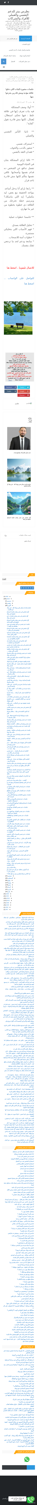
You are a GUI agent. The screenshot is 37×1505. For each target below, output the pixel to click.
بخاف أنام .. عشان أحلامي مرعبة (25, 1219)
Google (22, 391)
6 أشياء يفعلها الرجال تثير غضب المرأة (23, 1399)
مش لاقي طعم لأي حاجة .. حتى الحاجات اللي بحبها (20, 1303)
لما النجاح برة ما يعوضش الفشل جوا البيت (18, 769)
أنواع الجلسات (26, 44)
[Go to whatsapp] (32, 1498)
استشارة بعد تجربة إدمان (27, 1168)
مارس (9, 889)
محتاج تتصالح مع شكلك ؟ (27, 1272)
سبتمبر (10, 876)
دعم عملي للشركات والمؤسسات (22, 452)
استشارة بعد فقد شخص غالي (26, 1176)
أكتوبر (9, 605)
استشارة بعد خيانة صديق (27, 1173)
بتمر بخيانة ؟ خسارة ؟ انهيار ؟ (26, 1216)
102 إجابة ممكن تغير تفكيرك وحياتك (24, 1154)
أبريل (9, 887)
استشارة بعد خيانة (29, 1171)
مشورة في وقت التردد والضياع (25, 1322)
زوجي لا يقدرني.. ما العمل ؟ (26, 1426)
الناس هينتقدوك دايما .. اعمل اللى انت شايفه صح (20, 1089)
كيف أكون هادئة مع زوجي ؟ (26, 1383)
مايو (9, 885)
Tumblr (9, 391)
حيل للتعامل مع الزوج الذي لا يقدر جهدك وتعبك (21, 1381)
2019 (7, 905)
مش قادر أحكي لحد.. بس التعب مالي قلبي (22, 1296)
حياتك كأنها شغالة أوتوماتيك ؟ (26, 1238)
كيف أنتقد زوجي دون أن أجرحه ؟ (25, 1357)
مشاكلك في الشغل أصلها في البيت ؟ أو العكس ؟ (20, 1310)
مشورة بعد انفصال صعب (27, 1315)
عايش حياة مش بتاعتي (27, 1248)
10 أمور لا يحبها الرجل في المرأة (25, 1362)
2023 (7, 896)
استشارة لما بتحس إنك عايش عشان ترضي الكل (20, 1190)
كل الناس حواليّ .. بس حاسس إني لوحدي (22, 1255)
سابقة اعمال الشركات (9, 56)
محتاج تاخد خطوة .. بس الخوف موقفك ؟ (23, 1267)
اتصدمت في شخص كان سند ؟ (25, 1156)
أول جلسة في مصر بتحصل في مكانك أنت (18, 697)
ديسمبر (9, 601)
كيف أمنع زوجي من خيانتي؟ (26, 1402)
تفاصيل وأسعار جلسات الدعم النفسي (19, 50)
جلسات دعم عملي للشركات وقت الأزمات (18, 824)
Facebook (9, 387)
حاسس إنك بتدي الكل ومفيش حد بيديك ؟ (22, 1228)
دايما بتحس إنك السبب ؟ (27, 1240)
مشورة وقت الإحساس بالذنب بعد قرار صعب (21, 1337)
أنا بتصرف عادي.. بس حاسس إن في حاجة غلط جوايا (19, 1202)
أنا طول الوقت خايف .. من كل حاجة (24, 1204)
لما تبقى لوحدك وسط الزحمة (26, 1265)
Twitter (22, 387)
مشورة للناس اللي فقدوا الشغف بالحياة (23, 1329)
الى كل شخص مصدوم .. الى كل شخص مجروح (21, 926)
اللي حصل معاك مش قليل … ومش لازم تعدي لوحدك (19, 1199)
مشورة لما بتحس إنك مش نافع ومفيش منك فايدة (20, 1334)
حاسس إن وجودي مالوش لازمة (25, 1226)
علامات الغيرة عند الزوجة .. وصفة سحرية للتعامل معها (19, 1376)
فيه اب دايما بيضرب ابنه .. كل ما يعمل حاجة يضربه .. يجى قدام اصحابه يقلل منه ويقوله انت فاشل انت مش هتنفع (19, 1070)
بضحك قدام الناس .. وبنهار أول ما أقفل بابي (22, 1221)
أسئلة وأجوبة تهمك (25, 56)
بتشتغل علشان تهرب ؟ (27, 1211)
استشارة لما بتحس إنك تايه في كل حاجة (23, 1187)
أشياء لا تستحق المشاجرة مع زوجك (24, 1388)
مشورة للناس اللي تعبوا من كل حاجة (24, 1327)
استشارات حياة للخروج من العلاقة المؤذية (22, 1159)
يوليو (9, 880)
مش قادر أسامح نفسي (27, 1298)
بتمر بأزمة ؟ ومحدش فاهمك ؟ (25, 1214)
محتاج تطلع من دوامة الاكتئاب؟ (25, 1279)
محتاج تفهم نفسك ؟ (28, 1282)
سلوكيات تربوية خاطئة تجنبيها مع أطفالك (23, 1378)
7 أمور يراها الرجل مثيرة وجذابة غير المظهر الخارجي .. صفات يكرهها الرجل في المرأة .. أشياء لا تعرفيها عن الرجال (19, 1395)
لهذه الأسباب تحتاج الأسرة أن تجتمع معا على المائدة (19, 1417)
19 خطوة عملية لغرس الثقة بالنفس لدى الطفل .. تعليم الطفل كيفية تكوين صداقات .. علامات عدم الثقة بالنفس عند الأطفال (18, 1410)
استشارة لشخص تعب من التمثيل (25, 1161)
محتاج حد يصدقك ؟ (29, 1289)
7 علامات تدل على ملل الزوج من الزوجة (23, 1355)
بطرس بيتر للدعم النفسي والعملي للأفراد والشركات (18, 15)
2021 (8, 900)
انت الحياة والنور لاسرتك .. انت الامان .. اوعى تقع (20, 1094)
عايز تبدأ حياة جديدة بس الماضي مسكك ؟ (22, 1245)
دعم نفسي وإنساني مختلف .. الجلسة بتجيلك (19, 724)
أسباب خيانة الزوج (29, 1374)
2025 (8, 599)
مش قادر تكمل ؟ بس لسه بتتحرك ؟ (24, 1301)
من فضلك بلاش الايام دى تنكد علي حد (23, 1049)
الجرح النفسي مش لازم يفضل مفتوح (24, 1192)
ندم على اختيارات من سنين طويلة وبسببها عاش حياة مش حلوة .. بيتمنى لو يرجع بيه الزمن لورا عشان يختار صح (19, 934)
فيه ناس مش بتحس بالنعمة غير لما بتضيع (22, 1096)
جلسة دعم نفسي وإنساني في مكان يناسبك (19, 763)
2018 (6, 907)
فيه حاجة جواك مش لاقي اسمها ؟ (24, 1250)
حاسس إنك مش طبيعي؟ (27, 1231)
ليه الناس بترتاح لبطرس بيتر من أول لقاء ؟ (18, 873)
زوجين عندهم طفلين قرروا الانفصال (24, 993)
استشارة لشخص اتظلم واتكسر (25, 1164)
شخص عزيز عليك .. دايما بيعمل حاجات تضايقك (21, 1066)
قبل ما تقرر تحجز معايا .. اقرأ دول (25, 1252)
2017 (6, 909)
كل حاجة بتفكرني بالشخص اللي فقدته (23, 1257)
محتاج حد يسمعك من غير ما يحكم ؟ (24, 1286)
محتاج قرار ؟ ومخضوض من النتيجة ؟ (24, 1291)
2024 (7, 894)
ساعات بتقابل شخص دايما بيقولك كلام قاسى (21, 946)
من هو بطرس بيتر (12, 38)
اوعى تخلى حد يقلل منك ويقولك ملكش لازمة (21, 1091)
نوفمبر (9, 603)
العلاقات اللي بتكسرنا (28, 1197)
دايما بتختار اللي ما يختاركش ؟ (25, 1243)
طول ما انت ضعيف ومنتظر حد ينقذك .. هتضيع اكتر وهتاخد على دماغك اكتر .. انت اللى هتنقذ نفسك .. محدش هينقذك (20, 1036)
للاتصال (13, 61)
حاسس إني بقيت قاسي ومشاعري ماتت (23, 1236)
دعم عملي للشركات (24, 61)
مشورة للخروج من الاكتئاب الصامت (24, 1324)
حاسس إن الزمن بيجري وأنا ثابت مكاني (23, 1223)
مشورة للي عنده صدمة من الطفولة (24, 1332)
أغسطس (10, 878)
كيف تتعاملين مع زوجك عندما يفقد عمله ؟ (22, 1391)
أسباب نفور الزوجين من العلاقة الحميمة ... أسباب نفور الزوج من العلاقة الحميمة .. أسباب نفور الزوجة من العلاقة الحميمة (19, 1441)
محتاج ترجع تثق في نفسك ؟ (26, 1274)
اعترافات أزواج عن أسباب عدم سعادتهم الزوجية (21, 1419)
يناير (9, 891)
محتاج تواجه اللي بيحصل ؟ (27, 1284)
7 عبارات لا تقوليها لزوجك (27, 1433)
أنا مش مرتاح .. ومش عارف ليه (25, 1206)
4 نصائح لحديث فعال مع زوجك (26, 1371)
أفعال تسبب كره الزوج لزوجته (26, 1446)
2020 (7, 903)
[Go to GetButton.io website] (32, 1503)
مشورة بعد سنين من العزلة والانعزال (24, 1317)
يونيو (9, 882)
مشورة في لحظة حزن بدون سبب (24, 1320)
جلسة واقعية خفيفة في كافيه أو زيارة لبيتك (18, 661)
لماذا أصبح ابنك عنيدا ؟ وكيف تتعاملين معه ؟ (22, 1415)
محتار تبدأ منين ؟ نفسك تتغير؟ (25, 1294)
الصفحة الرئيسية (25, 38)
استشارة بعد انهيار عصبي (27, 1166)
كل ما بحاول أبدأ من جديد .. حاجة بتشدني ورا (21, 1262)
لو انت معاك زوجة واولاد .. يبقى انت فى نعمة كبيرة (20, 1103)
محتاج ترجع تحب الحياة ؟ (27, 1277)
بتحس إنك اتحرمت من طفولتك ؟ (25, 1209)
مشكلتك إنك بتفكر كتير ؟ (27, 1312)
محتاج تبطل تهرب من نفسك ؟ (25, 1269)
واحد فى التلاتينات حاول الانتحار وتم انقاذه (22, 986)
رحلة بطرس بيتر (11, 867)
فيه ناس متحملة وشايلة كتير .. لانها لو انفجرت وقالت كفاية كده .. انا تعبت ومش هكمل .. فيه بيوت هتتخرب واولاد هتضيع (19, 973)
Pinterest (22, 395)
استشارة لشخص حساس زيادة (25, 1180)
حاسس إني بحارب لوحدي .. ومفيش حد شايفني (21, 1233)
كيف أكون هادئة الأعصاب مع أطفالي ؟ (23, 1386)
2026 (6, 596)
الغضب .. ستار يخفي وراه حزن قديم (17, 780)
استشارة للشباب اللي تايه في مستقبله (23, 1151)
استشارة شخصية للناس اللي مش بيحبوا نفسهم (21, 1178)
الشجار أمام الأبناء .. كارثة (27, 1369)
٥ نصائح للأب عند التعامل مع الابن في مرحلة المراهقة (19, 1360)
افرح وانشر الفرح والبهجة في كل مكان (23, 943)
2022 (8, 898)
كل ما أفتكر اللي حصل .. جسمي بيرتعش (23, 1260)
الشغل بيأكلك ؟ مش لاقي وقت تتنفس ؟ (23, 1194)
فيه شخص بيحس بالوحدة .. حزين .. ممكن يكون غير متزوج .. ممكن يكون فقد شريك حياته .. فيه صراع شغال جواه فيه (19, 1084)
